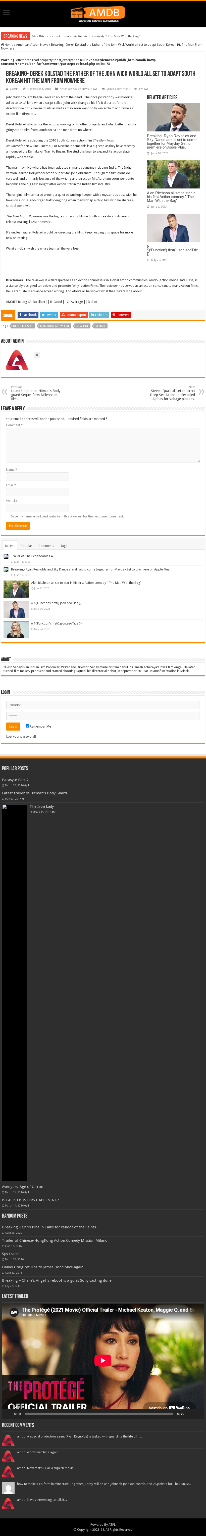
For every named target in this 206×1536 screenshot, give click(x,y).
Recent (10, 546)
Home (8, 44)
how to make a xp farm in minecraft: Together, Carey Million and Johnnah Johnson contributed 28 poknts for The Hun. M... (104, 1484)
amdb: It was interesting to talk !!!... (42, 1500)
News (93, 88)
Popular (26, 546)
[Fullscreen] (197, 1413)
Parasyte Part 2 (15, 780)
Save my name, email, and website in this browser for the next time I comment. (67, 516)
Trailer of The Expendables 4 (32, 556)
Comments (46, 546)
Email (11, 485)
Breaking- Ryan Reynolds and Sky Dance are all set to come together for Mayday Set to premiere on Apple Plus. (171, 141)
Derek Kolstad (16, 140)
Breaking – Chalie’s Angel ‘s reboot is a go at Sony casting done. (57, 1280)
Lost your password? (21, 736)
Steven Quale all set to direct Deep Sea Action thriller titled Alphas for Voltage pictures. (172, 393)
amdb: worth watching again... (39, 1452)
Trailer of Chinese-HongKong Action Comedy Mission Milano (55, 1240)
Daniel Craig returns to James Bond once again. (43, 1267)
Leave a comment (118, 88)
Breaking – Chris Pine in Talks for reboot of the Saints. (49, 1227)
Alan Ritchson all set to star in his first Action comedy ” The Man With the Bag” (86, 36)
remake (100, 326)
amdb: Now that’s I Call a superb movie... (46, 1468)
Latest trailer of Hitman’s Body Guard (34, 793)
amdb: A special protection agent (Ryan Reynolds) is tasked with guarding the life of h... (79, 1436)
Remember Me (40, 726)
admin (14, 88)
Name (11, 469)
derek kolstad (23, 326)
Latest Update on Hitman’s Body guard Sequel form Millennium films (36, 393)
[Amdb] (103, 13)
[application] (103, 1361)
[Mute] (189, 1413)
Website (12, 501)
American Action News (32, 44)
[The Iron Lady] (14, 992)
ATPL (112, 1524)
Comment (14, 425)
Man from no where (55, 326)
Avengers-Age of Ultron (22, 1186)
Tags (63, 546)
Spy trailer (11, 1254)
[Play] (8, 1413)
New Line (32, 146)
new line (82, 326)
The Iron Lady (42, 806)
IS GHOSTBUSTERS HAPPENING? (30, 1200)
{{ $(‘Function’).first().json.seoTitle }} (172, 250)
